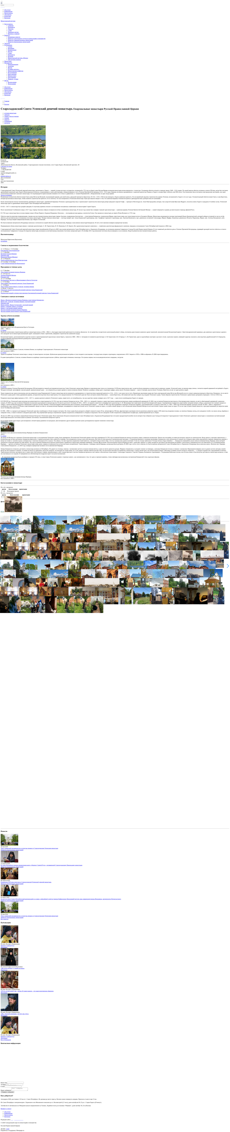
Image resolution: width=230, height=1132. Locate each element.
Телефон (3, 1084)
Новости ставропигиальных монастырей (20, 40)
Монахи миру (12, 76)
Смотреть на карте (6, 166)
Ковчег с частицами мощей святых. (11, 308)
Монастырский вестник (8, 21)
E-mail (2, 1086)
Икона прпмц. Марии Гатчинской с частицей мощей (17, 305)
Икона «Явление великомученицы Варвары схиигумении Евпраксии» (22, 300)
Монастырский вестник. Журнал (18, 58)
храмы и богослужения (11, 116)
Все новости (4, 919)
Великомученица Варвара (9, 254)
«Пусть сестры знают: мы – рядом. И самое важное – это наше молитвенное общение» (27, 991)
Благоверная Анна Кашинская (10, 250)
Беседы (10, 51)
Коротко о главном (13, 33)
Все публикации (6, 1040)
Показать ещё (5, 255)
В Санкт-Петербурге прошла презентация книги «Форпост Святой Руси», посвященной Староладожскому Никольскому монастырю (41, 865)
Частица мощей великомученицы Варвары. (14, 309)
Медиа (6, 80)
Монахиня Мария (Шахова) (9, 257)
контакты (7, 123)
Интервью (11, 48)
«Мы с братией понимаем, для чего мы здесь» (15, 1014)
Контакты (7, 18)
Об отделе (7, 10)
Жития (10, 67)
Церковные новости (14, 37)
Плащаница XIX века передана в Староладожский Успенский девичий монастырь (26, 882)
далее (7, 1129)
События (10, 25)
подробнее (4, 241)
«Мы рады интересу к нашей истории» (13, 968)
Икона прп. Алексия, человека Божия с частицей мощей (18, 301)
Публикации (8, 45)
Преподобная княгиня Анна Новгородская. (14, 260)
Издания (10, 56)
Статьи (10, 46)
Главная (6, 101)
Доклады (10, 29)
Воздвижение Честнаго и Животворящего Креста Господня (19, 280)
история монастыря (10, 113)
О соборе (3, 330)
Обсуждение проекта (14, 59)
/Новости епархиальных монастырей (12, 850)
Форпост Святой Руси (7, 945)
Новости (7, 35)
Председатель (8, 13)
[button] (228, 566)
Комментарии (12, 50)
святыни (7, 115)
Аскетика (11, 66)
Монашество (8, 63)
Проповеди (11, 27)
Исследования (12, 72)
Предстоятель (8, 24)
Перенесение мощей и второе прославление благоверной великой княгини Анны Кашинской (29, 293)
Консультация (12, 74)
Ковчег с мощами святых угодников (12, 306)
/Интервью (4, 947)
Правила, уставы (13, 79)
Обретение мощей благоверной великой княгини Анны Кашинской (21, 290)
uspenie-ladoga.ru (6, 176)
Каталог (6, 104)
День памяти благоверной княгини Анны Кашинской (17, 283)
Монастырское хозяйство (15, 71)
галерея (6, 118)
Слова (10, 30)
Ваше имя (4, 1082)
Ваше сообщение (6, 1090)
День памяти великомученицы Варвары (13, 272)
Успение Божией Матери (8, 275)
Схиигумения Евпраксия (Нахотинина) (13, 263)
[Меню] (1, 3)
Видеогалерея (12, 82)
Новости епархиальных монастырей (19, 42)
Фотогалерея (12, 84)
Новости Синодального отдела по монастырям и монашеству (27, 38)
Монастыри (8, 61)
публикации (8, 121)
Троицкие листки (13, 32)
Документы (7, 14)
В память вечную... (14, 69)
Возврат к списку (6, 1108)
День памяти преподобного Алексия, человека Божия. (17, 286)
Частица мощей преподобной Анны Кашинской (15, 311)
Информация (8, 11)
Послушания (12, 77)
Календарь (7, 16)
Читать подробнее (6, 195)
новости (6, 119)
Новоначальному (13, 64)
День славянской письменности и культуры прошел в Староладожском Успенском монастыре (29, 848)
